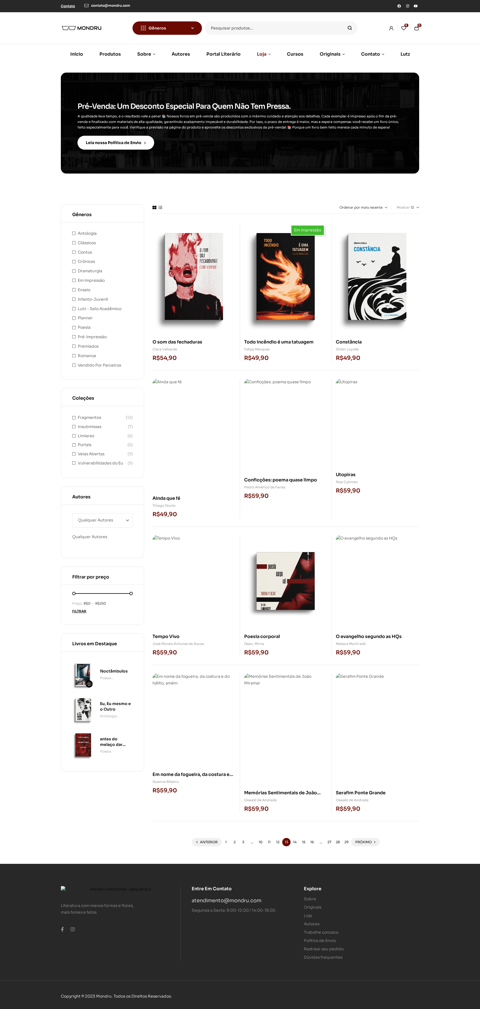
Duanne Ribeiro (165, 782)
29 (346, 842)
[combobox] (89, 536)
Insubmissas (89, 426)
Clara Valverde (164, 349)
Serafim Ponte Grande (361, 793)
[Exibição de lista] (160, 207)
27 (329, 842)
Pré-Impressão (92, 336)
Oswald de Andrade (260, 800)
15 (303, 842)
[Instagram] (407, 6)
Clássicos (87, 242)
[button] (68, 6)
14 (295, 842)
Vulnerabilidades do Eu (100, 463)
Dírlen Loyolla (347, 349)
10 (260, 842)
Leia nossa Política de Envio (113, 142)
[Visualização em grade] (154, 207)
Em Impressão (91, 280)
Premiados (88, 346)
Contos (85, 252)
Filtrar (79, 611)
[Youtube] (415, 6)
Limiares (86, 435)
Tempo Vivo (165, 636)
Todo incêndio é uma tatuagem (279, 342)
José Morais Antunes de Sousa (178, 644)
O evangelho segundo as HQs (369, 636)
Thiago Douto (164, 505)
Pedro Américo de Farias (264, 487)
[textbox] (89, 536)
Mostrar (403, 207)
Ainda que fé (166, 498)
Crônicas (86, 261)
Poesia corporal (262, 636)
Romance (87, 355)
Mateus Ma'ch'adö (351, 644)
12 (277, 842)
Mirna (259, 644)
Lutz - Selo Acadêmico (99, 308)
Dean (248, 644)
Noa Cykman (347, 482)
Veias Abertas (91, 453)
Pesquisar (350, 28)
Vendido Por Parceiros (99, 365)
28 (338, 842)
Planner (85, 317)
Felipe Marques (256, 349)
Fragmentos (89, 417)
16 (312, 842)
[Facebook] (399, 6)
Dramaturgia (90, 270)
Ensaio (84, 289)
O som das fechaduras (177, 342)
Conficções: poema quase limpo (280, 480)
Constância (349, 342)
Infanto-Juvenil (93, 299)
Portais (84, 444)
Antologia (87, 233)
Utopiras (346, 475)
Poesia (84, 327)
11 (269, 842)
